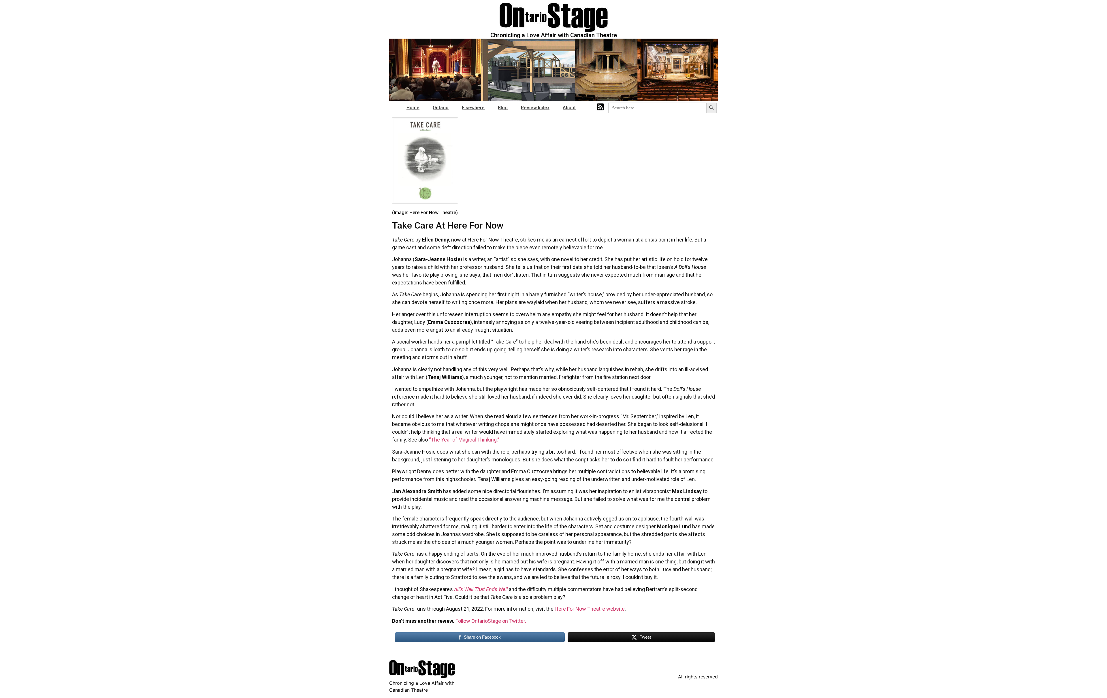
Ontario (441, 107)
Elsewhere (473, 107)
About (569, 107)
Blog (503, 107)
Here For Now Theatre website (590, 609)
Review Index (535, 107)
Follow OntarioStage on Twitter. (490, 621)
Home (412, 107)
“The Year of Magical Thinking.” (464, 440)
